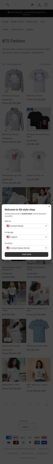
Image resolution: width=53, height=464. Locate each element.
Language (9, 232)
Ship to (8, 221)
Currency (8, 243)
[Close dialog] (49, 206)
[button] (26, 226)
